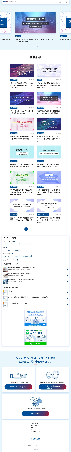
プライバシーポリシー (39, 445)
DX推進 (5, 244)
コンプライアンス (13, 244)
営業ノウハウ (10, 250)
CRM (4, 256)
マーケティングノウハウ (25, 256)
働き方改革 (29, 244)
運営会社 (29, 445)
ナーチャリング (14, 256)
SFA (4, 250)
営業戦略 (17, 250)
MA (8, 256)
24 (41, 229)
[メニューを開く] (60, 2)
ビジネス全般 (21, 244)
